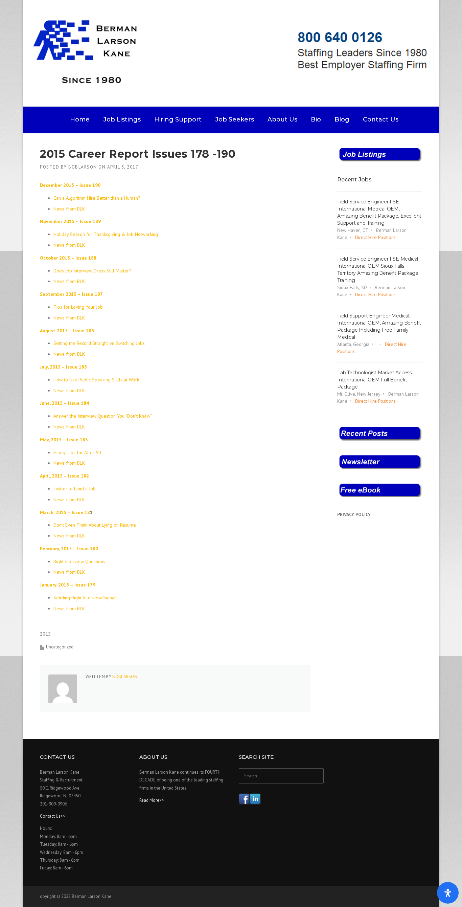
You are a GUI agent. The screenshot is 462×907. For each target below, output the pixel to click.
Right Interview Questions (79, 561)
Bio (316, 119)
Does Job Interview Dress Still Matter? (92, 271)
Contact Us (380, 119)
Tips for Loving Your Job (78, 307)
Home (80, 119)
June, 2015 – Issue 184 (64, 403)
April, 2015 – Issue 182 (64, 476)
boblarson (82, 167)
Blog (341, 119)
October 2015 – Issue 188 (68, 258)
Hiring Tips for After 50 (77, 452)
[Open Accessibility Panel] (448, 893)
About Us (282, 119)
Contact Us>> (52, 816)
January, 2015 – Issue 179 (67, 585)
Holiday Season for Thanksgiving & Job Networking (105, 234)
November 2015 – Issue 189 (70, 221)
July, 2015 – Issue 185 (63, 367)
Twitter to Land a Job (74, 489)
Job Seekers (234, 119)
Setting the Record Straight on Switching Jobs (99, 343)
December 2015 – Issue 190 (70, 185)
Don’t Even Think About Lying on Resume (94, 525)
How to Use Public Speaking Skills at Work (96, 380)
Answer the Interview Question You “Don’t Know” (102, 416)
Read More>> (151, 800)
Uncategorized (59, 647)
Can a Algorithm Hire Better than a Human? (96, 198)
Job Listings (122, 119)
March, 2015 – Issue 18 (65, 512)
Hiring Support (178, 119)
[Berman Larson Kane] (233, 53)
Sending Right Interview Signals (86, 598)
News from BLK (69, 209)
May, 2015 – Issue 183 (64, 440)
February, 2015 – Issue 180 (69, 549)
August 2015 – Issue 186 (67, 331)
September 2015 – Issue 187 (71, 294)
